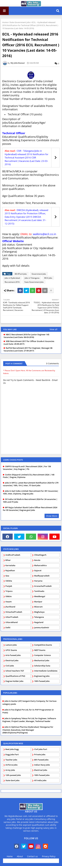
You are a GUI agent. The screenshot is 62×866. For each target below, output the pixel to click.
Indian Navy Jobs (42, 764)
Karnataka (10, 565)
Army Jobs (10, 770)
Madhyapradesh (42, 575)
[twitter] (19, 537)
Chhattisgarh (40, 555)
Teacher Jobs (11, 759)
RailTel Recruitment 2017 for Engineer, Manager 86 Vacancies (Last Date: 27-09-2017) (28, 349)
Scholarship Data (42, 665)
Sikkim (8, 596)
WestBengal (39, 596)
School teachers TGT (14, 670)
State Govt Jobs (12, 780)
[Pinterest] (38, 290)
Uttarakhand (11, 622)
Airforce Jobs (11, 764)
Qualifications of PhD (15, 676)
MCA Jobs (48, 278)
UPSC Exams (11, 650)
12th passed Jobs (13, 775)
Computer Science (42, 655)
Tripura (8, 591)
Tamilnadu (39, 591)
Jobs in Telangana (32, 278)
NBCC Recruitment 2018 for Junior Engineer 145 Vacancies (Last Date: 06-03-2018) (26, 336)
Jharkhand (10, 606)
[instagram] (43, 537)
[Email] (45, 290)
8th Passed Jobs (41, 759)
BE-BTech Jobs (21, 274)
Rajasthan (10, 570)
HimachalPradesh (13, 612)
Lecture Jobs (11, 645)
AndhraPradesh (12, 555)
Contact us (32, 856)
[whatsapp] (31, 537)
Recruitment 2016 (12, 282)
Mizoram (38, 606)
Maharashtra (40, 565)
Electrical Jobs (11, 660)
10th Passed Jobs (42, 681)
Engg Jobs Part (12, 754)
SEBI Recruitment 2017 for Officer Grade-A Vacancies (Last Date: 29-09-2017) (29, 342)
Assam (8, 601)
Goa (7, 575)
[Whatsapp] (32, 290)
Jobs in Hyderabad (12, 278)
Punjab (8, 586)
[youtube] (54, 537)
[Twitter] (26, 290)
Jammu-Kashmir (41, 627)
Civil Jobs (9, 665)
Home (5, 22)
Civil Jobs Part (40, 749)
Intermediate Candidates (45, 670)
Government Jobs (39, 274)
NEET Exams (39, 650)
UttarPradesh (11, 617)
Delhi (7, 627)
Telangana (39, 617)
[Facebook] (20, 290)
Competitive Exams (43, 645)
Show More (51, 515)
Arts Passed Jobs (13, 655)
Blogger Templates (37, 860)
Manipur (38, 601)
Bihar (8, 560)
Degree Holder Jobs (14, 681)
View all (53, 329)
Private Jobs (39, 754)
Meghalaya (39, 612)
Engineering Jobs (42, 676)
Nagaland (38, 622)
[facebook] (7, 537)
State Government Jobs (19, 22)
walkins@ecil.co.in (44, 234)
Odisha (8, 580)
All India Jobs (40, 780)
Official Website (13, 241)
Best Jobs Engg (12, 749)
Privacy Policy (48, 856)
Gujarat (37, 570)
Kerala (37, 560)
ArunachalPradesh (43, 586)
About (20, 856)
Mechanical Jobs (41, 660)
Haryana (38, 580)
